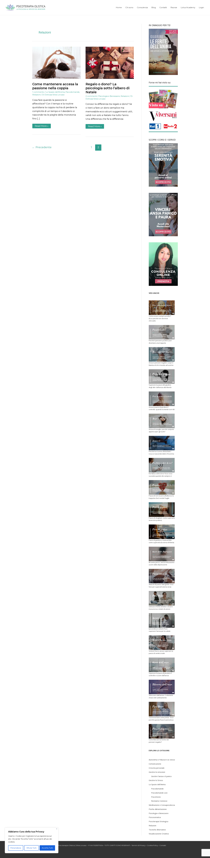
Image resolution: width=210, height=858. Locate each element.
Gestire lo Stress (156, 780)
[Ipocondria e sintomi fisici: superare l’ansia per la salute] (162, 620)
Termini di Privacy (138, 845)
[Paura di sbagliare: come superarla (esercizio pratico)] (162, 509)
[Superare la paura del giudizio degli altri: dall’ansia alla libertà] (162, 376)
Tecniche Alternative (157, 829)
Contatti (162, 845)
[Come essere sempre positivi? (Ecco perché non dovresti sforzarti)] (162, 307)
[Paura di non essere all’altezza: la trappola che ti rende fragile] (162, 487)
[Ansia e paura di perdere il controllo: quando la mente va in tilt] (162, 398)
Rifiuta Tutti (31, 848)
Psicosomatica (155, 817)
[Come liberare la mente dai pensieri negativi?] (162, 731)
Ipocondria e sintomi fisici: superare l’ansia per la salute (159, 630)
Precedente (42, 147)
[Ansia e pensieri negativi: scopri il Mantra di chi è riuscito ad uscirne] (162, 354)
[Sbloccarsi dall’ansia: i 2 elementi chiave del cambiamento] (162, 687)
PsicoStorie (156, 797)
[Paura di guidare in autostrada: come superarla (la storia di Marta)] (162, 532)
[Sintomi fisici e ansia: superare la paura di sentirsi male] (162, 642)
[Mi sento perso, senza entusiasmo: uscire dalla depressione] (162, 554)
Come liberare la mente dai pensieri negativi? (159, 741)
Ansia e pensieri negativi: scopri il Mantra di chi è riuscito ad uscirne (161, 364)
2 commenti (91, 96)
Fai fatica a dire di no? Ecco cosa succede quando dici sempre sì (160, 474)
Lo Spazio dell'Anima (55, 92)
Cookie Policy (152, 845)
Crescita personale (156, 768)
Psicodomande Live (159, 793)
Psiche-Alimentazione (158, 809)
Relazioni (36, 95)
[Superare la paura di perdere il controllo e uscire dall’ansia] (162, 665)
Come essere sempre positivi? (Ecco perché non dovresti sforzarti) (160, 318)
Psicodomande (72, 92)
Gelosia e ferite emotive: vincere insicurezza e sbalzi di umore (161, 608)
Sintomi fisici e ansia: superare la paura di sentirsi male (161, 652)
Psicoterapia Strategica (158, 821)
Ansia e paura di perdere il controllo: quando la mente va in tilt (162, 408)
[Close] (56, 828)
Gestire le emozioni (157, 772)
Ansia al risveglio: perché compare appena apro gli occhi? (161, 430)
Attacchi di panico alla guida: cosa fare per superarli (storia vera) (161, 585)
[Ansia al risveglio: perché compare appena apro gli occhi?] (162, 421)
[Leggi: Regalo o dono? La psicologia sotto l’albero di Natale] (110, 62)
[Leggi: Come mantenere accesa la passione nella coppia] (56, 62)
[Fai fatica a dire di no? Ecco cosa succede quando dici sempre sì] (162, 465)
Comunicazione (155, 764)
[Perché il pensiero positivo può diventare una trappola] (162, 332)
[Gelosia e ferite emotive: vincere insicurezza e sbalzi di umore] (162, 598)
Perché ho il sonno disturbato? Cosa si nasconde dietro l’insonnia (161, 452)
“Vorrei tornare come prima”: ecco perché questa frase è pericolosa (161, 718)
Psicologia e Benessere (109, 96)
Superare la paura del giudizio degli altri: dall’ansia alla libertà (160, 386)
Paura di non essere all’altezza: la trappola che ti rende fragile (161, 497)
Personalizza (15, 848)
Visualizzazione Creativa (159, 833)
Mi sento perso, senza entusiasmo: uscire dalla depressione (162, 563)
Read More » (41, 125)
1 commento (38, 92)
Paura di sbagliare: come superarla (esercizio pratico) (162, 519)
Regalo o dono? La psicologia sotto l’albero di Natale (108, 88)
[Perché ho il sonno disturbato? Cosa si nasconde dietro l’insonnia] (162, 443)
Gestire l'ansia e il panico (161, 776)
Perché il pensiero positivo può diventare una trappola (160, 341)
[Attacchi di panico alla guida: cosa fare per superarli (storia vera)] (162, 576)
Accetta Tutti (47, 848)
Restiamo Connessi (159, 801)
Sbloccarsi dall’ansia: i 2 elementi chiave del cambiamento (161, 696)
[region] (31, 840)
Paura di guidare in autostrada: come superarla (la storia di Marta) (161, 541)
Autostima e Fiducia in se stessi (162, 759)
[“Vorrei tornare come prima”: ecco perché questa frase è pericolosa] (162, 709)
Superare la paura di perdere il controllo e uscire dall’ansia (160, 674)
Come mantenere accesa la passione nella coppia (55, 86)
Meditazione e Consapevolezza (162, 805)
